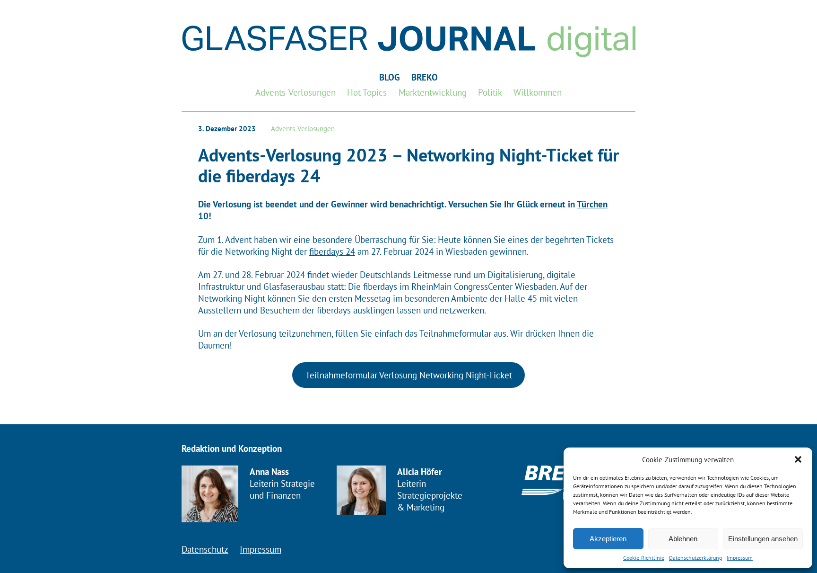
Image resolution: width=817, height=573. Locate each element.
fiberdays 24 (332, 251)
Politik (490, 92)
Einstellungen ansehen (763, 539)
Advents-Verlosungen (295, 92)
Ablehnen (683, 539)
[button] (798, 459)
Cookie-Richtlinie (643, 557)
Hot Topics (367, 92)
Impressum (740, 557)
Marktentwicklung (433, 92)
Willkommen (537, 92)
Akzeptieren (608, 539)
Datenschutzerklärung (695, 557)
